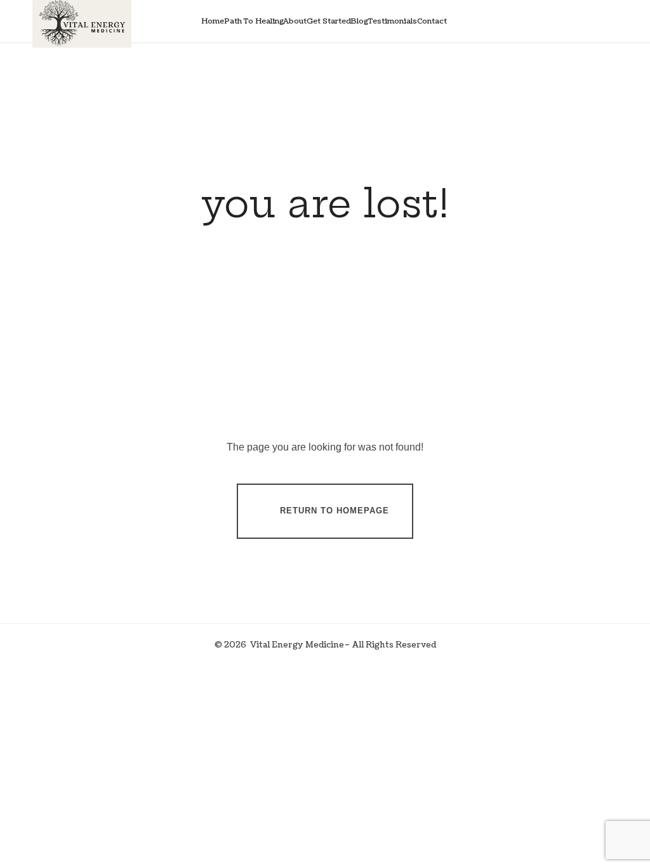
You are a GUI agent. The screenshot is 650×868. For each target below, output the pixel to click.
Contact (432, 21)
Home (212, 21)
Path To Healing (254, 21)
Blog (359, 21)
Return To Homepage (334, 510)
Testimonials (392, 21)
